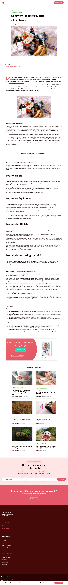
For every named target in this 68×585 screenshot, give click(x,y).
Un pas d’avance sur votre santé (13, 66)
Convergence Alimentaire (17, 83)
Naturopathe (5, 562)
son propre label (14, 168)
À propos (4, 540)
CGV (42, 577)
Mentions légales (34, 577)
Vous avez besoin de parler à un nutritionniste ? (33, 153)
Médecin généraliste (6, 557)
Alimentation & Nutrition (17, 12)
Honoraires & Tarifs (6, 545)
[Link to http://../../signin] (52, 2)
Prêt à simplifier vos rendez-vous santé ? (15, 68)
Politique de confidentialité (25, 577)
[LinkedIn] (41, 583)
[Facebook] (36, 583)
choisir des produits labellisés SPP (47, 207)
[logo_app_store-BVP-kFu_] (2, 576)
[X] (38, 583)
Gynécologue (5, 559)
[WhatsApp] (43, 583)
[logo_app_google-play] (8, 576)
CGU (39, 577)
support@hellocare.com (7, 514)
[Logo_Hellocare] (6, 509)
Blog (3, 543)
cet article (40, 192)
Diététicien (4, 564)
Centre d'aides (5, 547)
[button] (34, 499)
